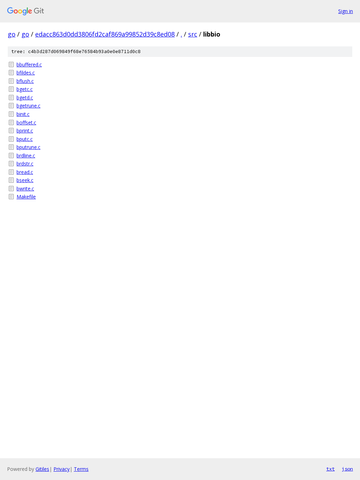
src (192, 34)
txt (330, 469)
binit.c (23, 114)
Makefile (26, 196)
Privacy (61, 469)
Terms (81, 469)
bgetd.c (25, 97)
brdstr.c (25, 163)
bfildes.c (26, 72)
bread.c (25, 172)
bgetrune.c (28, 105)
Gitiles (42, 469)
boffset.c (26, 122)
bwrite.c (25, 188)
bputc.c (25, 139)
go (11, 34)
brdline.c (26, 155)
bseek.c (25, 180)
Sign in (345, 11)
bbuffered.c (29, 64)
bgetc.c (25, 89)
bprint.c (25, 130)
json (347, 469)
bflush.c (25, 81)
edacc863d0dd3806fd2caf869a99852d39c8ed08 (105, 34)
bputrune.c (28, 147)
